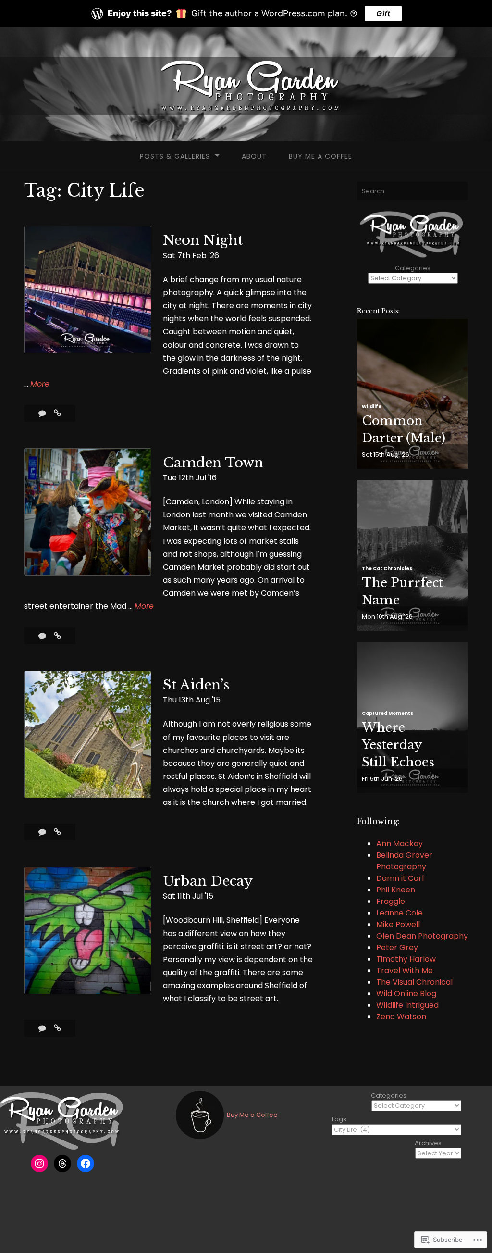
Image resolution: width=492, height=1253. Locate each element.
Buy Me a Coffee (320, 156)
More (39, 384)
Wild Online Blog (406, 993)
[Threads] (62, 1163)
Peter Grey (397, 947)
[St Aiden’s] (57, 832)
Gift (383, 13)
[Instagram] (39, 1163)
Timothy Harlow (406, 959)
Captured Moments (387, 713)
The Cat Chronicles (387, 568)
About (254, 156)
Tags (338, 1119)
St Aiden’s (196, 685)
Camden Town (213, 462)
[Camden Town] (57, 635)
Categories (412, 268)
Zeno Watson (401, 1016)
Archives (428, 1143)
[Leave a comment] (43, 413)
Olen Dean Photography (422, 935)
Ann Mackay (399, 843)
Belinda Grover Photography (404, 861)
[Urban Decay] (57, 1028)
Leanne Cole (399, 912)
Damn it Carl (400, 878)
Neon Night (203, 240)
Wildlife (371, 406)
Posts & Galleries (175, 156)
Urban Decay (208, 881)
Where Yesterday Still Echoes (398, 745)
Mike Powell (398, 924)
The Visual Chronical (414, 982)
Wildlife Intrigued (407, 1005)
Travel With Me (404, 970)
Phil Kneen (395, 889)
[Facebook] (85, 1163)
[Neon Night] (57, 413)
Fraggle (390, 901)
